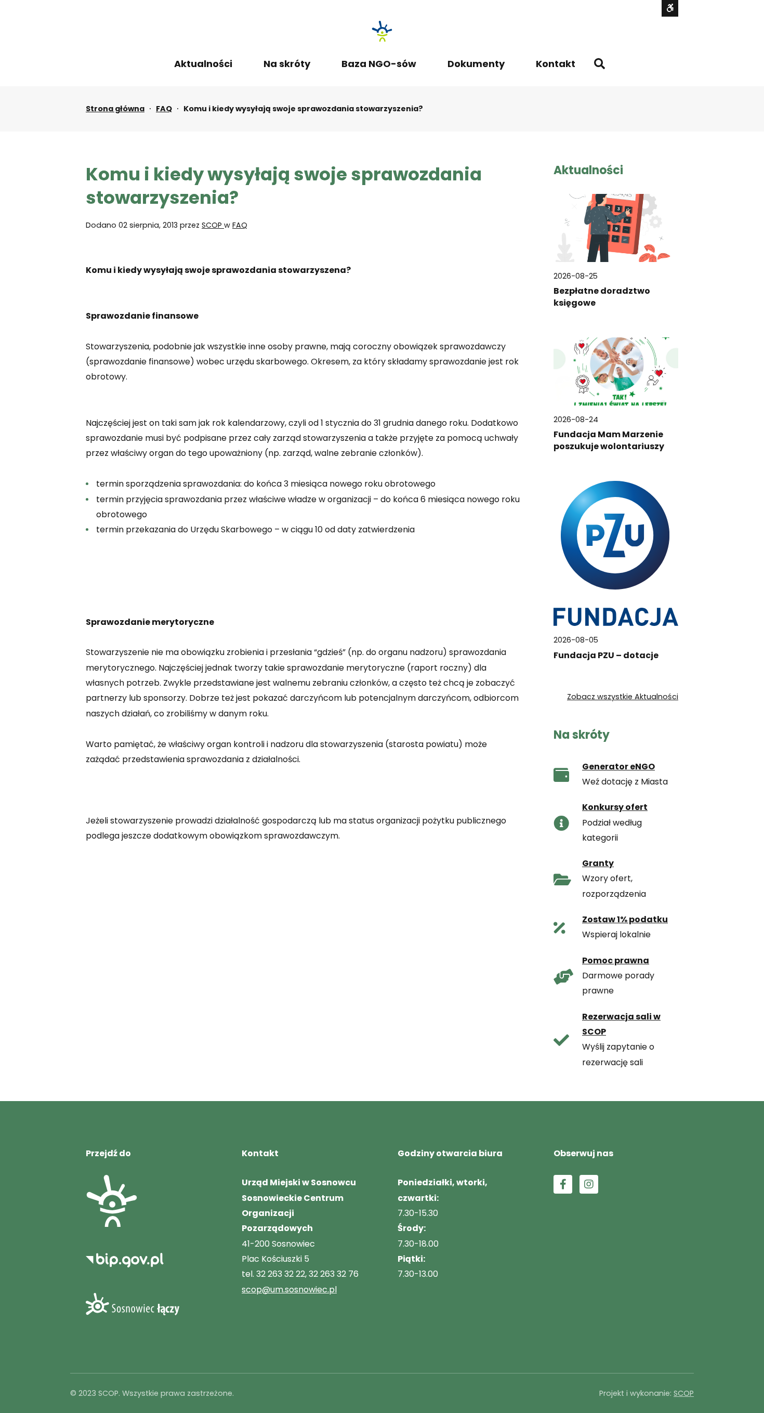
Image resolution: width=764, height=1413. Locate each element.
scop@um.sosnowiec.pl (289, 1290)
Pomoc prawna (615, 960)
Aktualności (203, 63)
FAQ (164, 108)
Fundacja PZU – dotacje (606, 655)
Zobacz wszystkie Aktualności (622, 696)
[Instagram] (588, 1184)
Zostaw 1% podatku (625, 919)
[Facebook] (563, 1184)
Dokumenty (476, 63)
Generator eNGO (618, 767)
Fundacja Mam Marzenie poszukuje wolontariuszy (609, 440)
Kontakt (555, 63)
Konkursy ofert (615, 807)
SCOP (213, 225)
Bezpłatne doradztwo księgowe (602, 296)
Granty (598, 863)
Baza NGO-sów (378, 63)
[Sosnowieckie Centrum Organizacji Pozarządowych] (382, 31)
